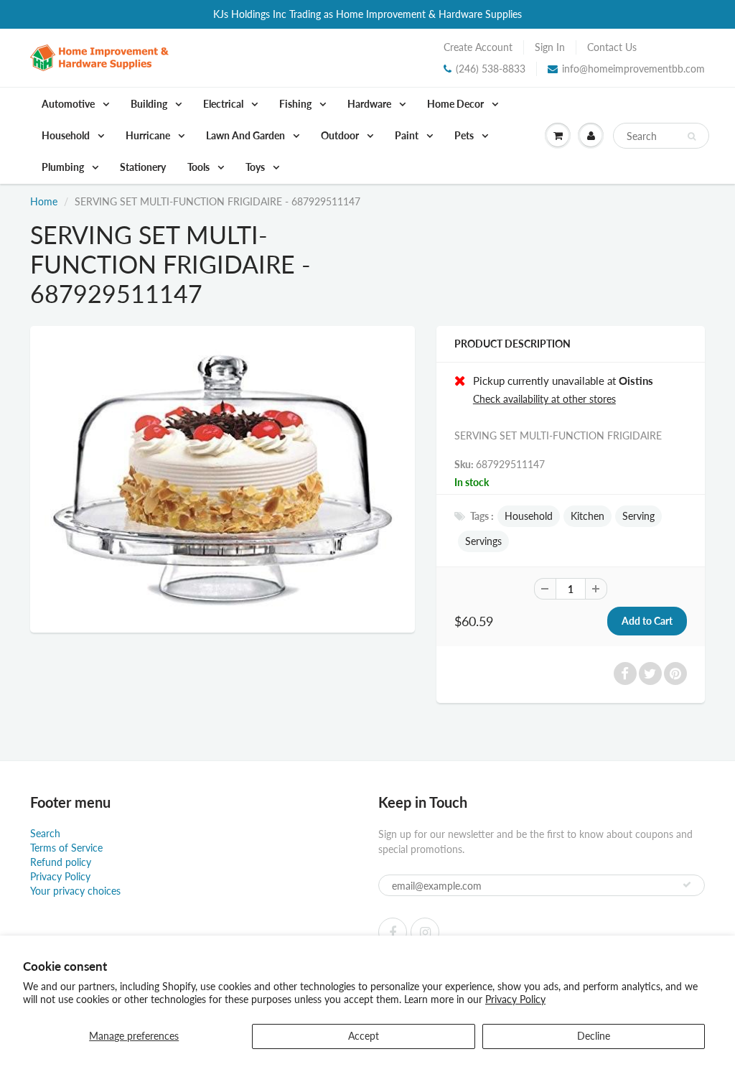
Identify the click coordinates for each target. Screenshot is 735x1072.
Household (67, 135)
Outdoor (341, 135)
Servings (483, 541)
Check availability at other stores (544, 399)
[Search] (691, 136)
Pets (465, 135)
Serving (638, 516)
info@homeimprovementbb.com (633, 68)
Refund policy (60, 862)
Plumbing (64, 167)
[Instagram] (425, 932)
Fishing (296, 104)
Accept (363, 1036)
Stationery (143, 167)
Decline (593, 1036)
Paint (408, 135)
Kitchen (587, 516)
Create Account (478, 47)
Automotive (69, 104)
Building (150, 104)
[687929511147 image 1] (222, 477)
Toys (256, 167)
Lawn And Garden (246, 135)
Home (43, 201)
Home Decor (456, 104)
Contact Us (612, 47)
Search (45, 833)
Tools (199, 167)
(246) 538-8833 (490, 68)
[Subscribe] (687, 884)
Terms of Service (66, 848)
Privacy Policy (515, 999)
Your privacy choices (75, 891)
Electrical (224, 104)
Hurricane (149, 135)
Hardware (370, 104)
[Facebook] (392, 932)
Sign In (550, 47)
